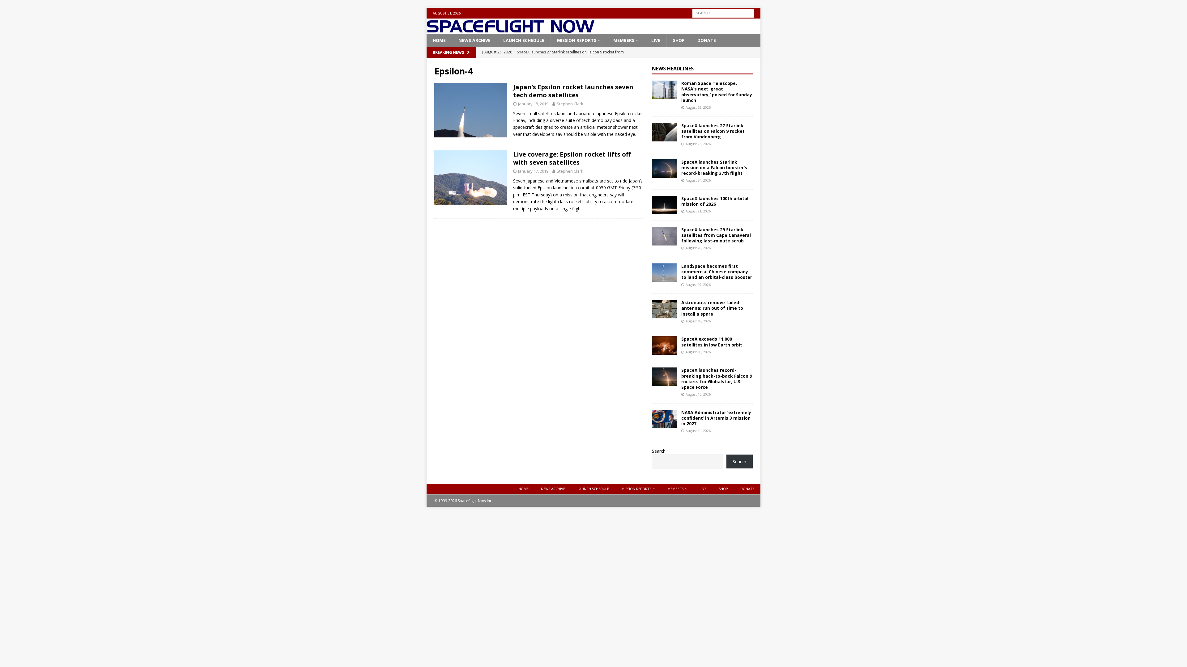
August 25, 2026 (698, 143)
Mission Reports (576, 40)
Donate (706, 40)
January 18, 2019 (533, 104)
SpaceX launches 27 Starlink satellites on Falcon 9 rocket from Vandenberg (713, 131)
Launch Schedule (523, 40)
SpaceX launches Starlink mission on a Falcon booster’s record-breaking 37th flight (714, 167)
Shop (679, 40)
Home (439, 40)
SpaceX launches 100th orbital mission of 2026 (714, 201)
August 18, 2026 (698, 321)
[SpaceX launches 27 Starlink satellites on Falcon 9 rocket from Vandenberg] (664, 132)
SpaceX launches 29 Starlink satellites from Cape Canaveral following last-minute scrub (716, 235)
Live (655, 40)
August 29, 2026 (698, 107)
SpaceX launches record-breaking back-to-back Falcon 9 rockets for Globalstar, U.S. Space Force (716, 378)
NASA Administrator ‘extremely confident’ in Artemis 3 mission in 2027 (716, 417)
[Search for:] (723, 12)
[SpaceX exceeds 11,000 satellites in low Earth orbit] (664, 345)
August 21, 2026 (698, 211)
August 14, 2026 (698, 430)
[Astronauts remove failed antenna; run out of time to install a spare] (664, 309)
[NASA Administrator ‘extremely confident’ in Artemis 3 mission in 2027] (664, 419)
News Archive (474, 40)
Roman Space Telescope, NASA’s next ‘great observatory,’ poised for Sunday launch (716, 91)
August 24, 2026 (698, 180)
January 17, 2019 (533, 171)
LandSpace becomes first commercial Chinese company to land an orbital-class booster (716, 271)
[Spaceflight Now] (510, 30)
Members (623, 40)
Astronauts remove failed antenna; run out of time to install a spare (712, 308)
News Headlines (673, 68)
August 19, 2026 (698, 284)
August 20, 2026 (698, 247)
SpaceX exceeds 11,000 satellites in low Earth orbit (711, 341)
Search (659, 451)
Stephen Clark (570, 104)
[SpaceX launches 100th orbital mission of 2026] (664, 205)
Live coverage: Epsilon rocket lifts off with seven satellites (572, 158)
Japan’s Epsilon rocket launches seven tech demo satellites (573, 91)
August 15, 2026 (698, 394)
